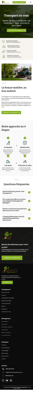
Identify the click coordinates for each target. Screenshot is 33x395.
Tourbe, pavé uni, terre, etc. (14, 52)
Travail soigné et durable (13, 47)
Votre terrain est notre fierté (14, 57)
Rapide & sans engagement (13, 42)
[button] (30, 2)
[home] (5, 2)
